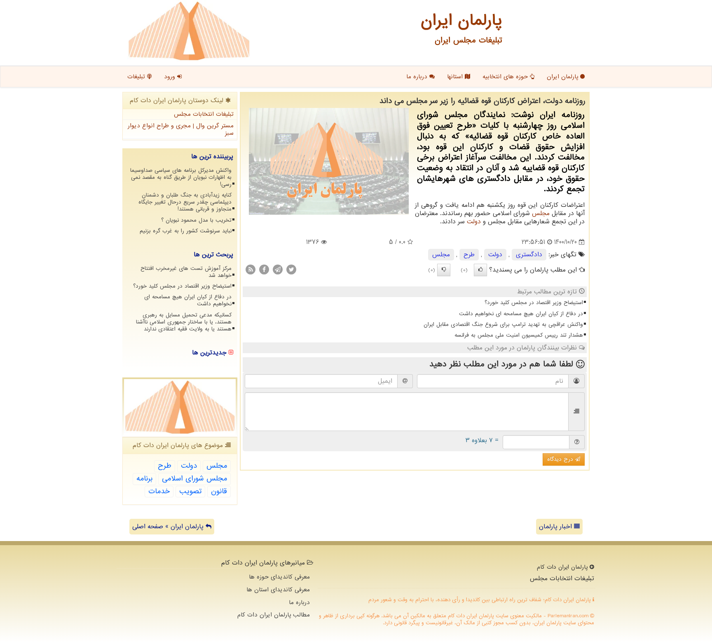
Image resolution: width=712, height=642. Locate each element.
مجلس (541, 213)
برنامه (144, 478)
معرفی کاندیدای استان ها (278, 589)
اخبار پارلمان (556, 527)
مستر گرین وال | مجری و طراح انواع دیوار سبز (181, 129)
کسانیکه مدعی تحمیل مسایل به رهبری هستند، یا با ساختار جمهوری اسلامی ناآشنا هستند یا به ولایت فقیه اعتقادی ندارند (184, 322)
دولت (474, 222)
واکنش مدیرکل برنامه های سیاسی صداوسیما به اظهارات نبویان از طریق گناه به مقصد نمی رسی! (181, 177)
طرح (469, 255)
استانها (456, 76)
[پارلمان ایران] (189, 31)
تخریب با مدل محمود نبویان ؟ (196, 220)
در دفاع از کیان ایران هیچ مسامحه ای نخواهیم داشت (521, 314)
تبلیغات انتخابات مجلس (204, 114)
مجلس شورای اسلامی (194, 478)
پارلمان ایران (563, 76)
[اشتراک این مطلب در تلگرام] (277, 269)
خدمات (159, 491)
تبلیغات (137, 76)
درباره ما (417, 76)
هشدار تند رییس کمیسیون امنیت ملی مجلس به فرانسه (518, 335)
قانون (219, 491)
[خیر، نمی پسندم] (443, 270)
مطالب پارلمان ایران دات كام (273, 614)
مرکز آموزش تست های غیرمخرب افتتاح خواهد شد (186, 272)
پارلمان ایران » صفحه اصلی (169, 527)
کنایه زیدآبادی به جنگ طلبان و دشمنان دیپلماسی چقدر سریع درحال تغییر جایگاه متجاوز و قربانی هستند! (185, 202)
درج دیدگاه (561, 459)
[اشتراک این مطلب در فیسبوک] (264, 269)
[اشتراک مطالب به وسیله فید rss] (250, 269)
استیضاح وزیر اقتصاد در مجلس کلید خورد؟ (534, 303)
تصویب (190, 491)
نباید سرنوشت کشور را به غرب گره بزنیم (186, 231)
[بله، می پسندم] (480, 270)
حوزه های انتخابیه (506, 76)
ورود (170, 76)
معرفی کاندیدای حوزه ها (279, 576)
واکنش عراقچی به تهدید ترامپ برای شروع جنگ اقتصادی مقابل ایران (503, 324)
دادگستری (529, 255)
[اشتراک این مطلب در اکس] (291, 269)
